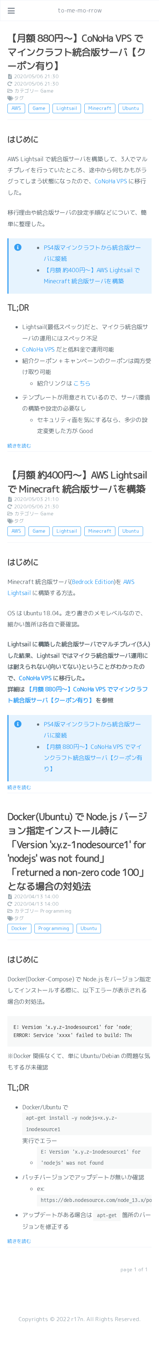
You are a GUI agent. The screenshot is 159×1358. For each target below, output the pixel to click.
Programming (55, 911)
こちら (82, 383)
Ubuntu (130, 108)
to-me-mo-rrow (80, 10)
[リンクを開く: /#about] (146, 10)
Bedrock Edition (93, 582)
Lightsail (67, 108)
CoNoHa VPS (111, 181)
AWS (16, 108)
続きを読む (19, 445)
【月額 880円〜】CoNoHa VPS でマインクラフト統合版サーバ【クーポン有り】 (76, 51)
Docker (19, 928)
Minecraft (99, 108)
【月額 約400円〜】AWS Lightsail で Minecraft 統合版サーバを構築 (77, 481)
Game (47, 90)
